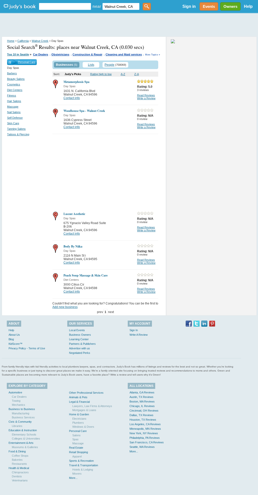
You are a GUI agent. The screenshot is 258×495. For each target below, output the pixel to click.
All (9, 62)
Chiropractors (20, 472)
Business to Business (22, 409)
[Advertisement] (129, 25)
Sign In (134, 330)
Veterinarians (20, 480)
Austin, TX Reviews (141, 396)
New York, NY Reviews (144, 433)
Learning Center (79, 339)
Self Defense (15, 117)
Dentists (17, 476)
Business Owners (80, 334)
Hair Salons (14, 101)
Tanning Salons (16, 128)
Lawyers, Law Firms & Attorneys (92, 406)
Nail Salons (14, 112)
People (109, 65)
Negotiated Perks (79, 352)
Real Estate (76, 447)
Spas (75, 439)
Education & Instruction (23, 430)
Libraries (17, 425)
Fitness (11, 95)
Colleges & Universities (26, 438)
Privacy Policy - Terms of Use (27, 348)
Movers (77, 473)
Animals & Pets (78, 397)
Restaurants (19, 463)
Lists (91, 65)
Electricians (79, 418)
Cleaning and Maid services (124, 54)
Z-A (136, 74)
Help (248, 6)
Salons (76, 435)
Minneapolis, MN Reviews (145, 428)
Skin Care (13, 123)
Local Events (77, 330)
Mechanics (18, 404)
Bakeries (17, 459)
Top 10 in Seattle (18, 54)
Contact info (71, 98)
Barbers (12, 73)
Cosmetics (13, 84)
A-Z (123, 74)
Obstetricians (60, 54)
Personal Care (27, 62)
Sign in (189, 6)
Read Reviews (146, 95)
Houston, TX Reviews (143, 419)
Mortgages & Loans (84, 410)
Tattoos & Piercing (18, 134)
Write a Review (146, 98)
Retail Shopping (78, 452)
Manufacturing (20, 413)
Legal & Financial (79, 401)
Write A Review (139, 334)
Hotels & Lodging (82, 469)
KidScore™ (15, 343)
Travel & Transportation (83, 465)
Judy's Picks (72, 74)
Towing (16, 400)
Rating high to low (101, 74)
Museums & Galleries (25, 447)
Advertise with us (79, 348)
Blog (11, 339)
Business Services (23, 417)
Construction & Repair (87, 54)
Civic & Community (20, 421)
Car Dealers (40, 54)
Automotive (15, 392)
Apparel (77, 456)
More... (73, 477)
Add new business (65, 307)
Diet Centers (14, 89)
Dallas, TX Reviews (141, 415)
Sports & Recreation (81, 460)
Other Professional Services (86, 392)
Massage (12, 106)
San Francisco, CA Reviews (147, 442)
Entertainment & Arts (21, 442)
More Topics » (152, 54)
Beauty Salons (16, 78)
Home (10, 40)
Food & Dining (17, 451)
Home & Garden (79, 414)
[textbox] (65, 6)
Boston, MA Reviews (142, 401)
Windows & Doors (83, 426)
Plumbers (78, 422)
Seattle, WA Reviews (142, 446)
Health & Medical (19, 468)
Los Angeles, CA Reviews (145, 424)
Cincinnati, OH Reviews (144, 410)
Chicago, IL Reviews (142, 406)
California (23, 40)
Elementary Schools (24, 434)
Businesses (64, 65)
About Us (14, 334)
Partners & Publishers (82, 343)
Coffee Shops (20, 455)
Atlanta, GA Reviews (142, 392)
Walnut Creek (40, 40)
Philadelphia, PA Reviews (145, 437)
